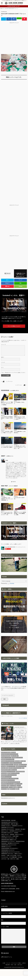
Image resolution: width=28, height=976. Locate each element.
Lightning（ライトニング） (21, 766)
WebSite (14, 481)
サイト (2, 367)
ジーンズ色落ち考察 (13, 787)
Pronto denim (3, 773)
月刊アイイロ (12, 789)
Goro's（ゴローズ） (22, 764)
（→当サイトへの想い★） (14, 743)
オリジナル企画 (13, 785)
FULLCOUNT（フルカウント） (7, 764)
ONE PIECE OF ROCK (20, 771)
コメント (3, 344)
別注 (8, 789)
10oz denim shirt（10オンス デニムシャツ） (9, 754)
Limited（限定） (4, 768)
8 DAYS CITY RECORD (5, 752)
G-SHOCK (16, 764)
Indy (7, 460)
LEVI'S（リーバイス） (11, 766)
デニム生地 (20, 787)
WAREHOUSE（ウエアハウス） (7, 783)
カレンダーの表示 (22, 718)
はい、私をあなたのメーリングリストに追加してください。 (14, 372)
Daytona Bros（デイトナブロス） (7, 759)
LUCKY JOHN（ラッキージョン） (15, 768)
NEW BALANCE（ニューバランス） (8, 771)
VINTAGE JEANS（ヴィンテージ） (7, 780)
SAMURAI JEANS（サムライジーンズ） (8, 775)
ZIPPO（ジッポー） (18, 783)
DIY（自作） (23, 761)
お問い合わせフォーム (6, 957)
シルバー (18, 785)
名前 (2, 357)
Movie (12, 964)
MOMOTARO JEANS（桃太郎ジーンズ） (8, 769)
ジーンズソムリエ (4, 787)
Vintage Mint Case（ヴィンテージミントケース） (10, 782)
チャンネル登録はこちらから (14, 326)
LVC (23, 768)
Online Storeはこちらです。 (14, 6)
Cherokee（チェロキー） (6, 757)
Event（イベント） (4, 762)
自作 (15, 964)
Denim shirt (17, 761)
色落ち (17, 789)
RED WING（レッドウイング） (13, 773)
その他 (8, 785)
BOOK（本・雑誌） (14, 755)
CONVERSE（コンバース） (17, 757)
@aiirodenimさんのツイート (8, 798)
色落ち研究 (8, 964)
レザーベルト (3, 789)
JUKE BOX (3, 766)
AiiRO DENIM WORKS (5, 755)
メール (3, 362)
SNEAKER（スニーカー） (6, 776)
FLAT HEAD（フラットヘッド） (15, 762)
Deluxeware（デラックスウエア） (7, 761)
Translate (12, 583)
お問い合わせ (20, 964)
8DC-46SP (13, 752)
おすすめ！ (3, 785)
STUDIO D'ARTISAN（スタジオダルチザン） (9, 778)
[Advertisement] (14, 37)
